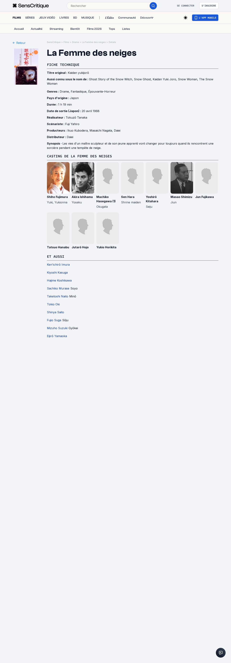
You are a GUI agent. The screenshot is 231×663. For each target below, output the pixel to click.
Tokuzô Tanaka (76, 117)
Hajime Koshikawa (59, 280)
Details (112, 42)
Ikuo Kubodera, (78, 130)
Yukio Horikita (106, 247)
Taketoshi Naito (57, 296)
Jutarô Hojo (80, 247)
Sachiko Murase (58, 288)
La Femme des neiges (94, 42)
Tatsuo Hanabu (58, 247)
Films (66, 42)
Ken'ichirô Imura (58, 264)
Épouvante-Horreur (102, 91)
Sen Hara (127, 197)
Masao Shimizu (181, 197)
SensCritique (54, 42)
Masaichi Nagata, (102, 130)
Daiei (117, 130)
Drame (75, 42)
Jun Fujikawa (204, 197)
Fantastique (78, 91)
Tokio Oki (53, 304)
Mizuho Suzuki (57, 328)
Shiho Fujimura (57, 197)
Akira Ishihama (82, 197)
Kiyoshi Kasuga (57, 272)
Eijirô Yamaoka (57, 336)
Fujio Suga (54, 320)
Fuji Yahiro (72, 124)
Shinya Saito (55, 312)
